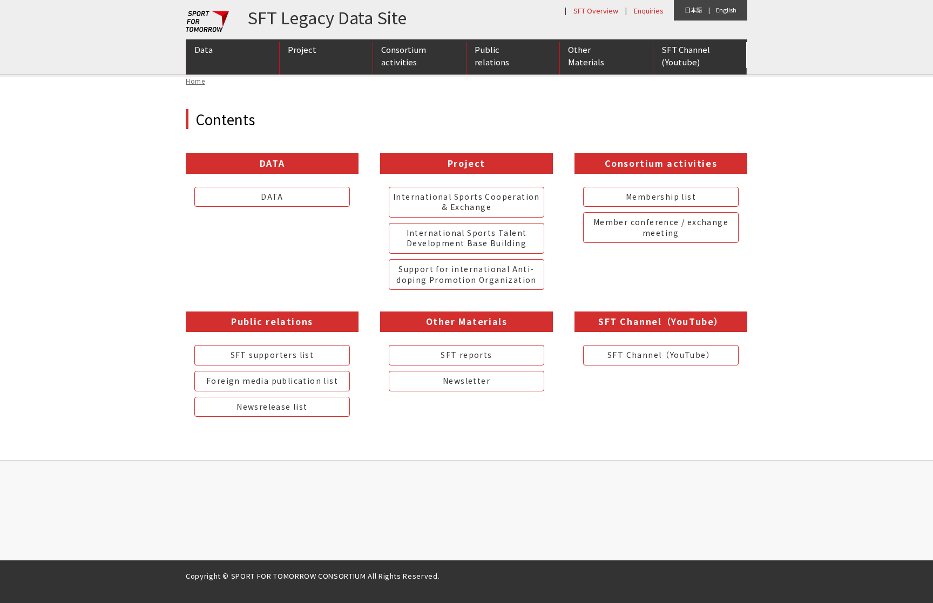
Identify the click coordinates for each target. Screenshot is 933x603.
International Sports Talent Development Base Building (467, 238)
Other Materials (586, 55)
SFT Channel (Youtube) (685, 55)
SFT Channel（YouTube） (660, 354)
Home (195, 80)
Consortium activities (403, 55)
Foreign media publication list (272, 380)
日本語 (693, 9)
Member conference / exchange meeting (660, 227)
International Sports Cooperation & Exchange (466, 202)
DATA (272, 196)
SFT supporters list (272, 354)
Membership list (661, 196)
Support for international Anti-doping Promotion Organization (466, 274)
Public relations (492, 55)
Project (302, 49)
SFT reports (466, 354)
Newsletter (466, 380)
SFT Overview (595, 10)
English (726, 9)
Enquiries (648, 10)
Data (203, 49)
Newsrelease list (271, 406)
